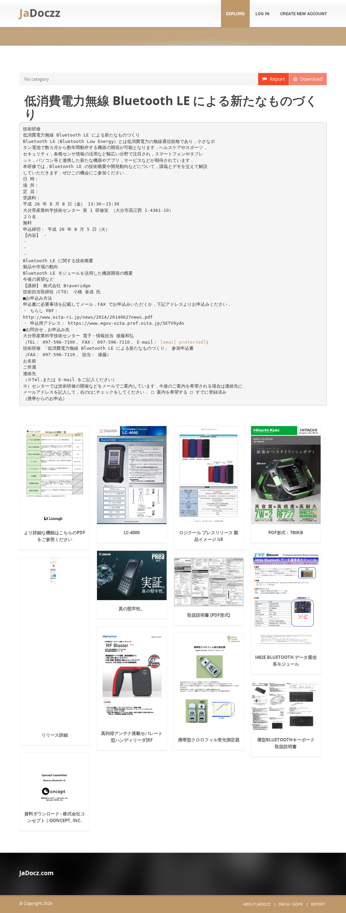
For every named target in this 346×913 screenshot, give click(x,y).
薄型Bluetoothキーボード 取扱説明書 (286, 743)
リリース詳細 (55, 735)
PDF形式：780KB (285, 532)
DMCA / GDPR (290, 904)
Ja (39, 12)
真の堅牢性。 (132, 609)
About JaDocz (256, 904)
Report (276, 79)
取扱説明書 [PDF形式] (208, 615)
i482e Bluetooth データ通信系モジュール (286, 660)
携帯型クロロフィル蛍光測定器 (209, 740)
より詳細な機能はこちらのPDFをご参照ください (54, 535)
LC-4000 (132, 532)
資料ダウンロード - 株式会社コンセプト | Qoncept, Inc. (54, 817)
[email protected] (183, 342)
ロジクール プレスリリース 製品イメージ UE (208, 535)
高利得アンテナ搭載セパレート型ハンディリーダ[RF (132, 736)
